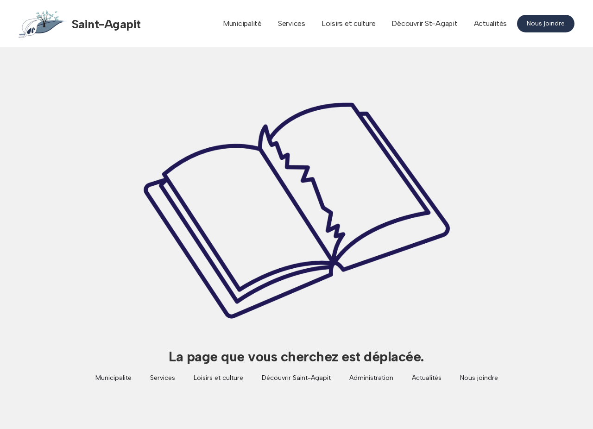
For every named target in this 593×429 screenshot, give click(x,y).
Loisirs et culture (349, 23)
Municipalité (242, 23)
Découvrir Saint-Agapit (296, 378)
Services (291, 23)
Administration (371, 378)
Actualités (490, 23)
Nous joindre (546, 23)
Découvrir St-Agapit (424, 23)
